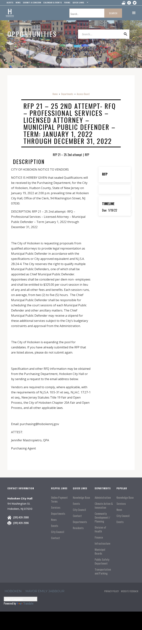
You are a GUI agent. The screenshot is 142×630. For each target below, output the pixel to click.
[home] (9, 13)
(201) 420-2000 (21, 517)
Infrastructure (102, 543)
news (18, 2)
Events (54, 526)
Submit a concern (32, 2)
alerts (10, 2)
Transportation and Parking (103, 571)
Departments (67, 94)
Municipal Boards (100, 551)
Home (55, 94)
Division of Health (100, 529)
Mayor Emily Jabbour (45, 591)
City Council (57, 532)
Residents (78, 528)
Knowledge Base (81, 497)
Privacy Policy (111, 591)
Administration (103, 497)
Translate (28, 603)
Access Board (83, 94)
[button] (80, 3)
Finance (99, 537)
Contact (55, 538)
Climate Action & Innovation (104, 505)
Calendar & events (52, 2)
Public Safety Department (102, 561)
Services (55, 507)
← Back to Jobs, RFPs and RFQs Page (27, 64)
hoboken (13, 591)
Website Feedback (129, 591)
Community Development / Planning (102, 517)
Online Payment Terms (59, 499)
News (54, 520)
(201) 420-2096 (21, 523)
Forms (67, 2)
